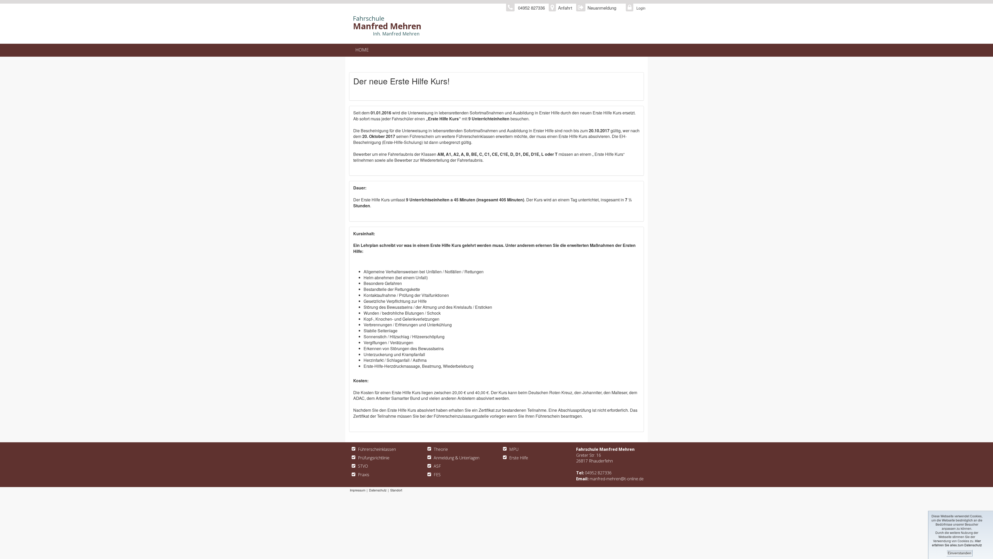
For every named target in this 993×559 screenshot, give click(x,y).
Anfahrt (565, 7)
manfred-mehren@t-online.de (617, 479)
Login (639, 8)
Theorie (441, 449)
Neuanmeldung (602, 7)
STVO (363, 466)
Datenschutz (378, 490)
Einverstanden (959, 553)
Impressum (357, 490)
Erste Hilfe (518, 458)
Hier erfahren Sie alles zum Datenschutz (957, 543)
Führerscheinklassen (377, 449)
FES (437, 474)
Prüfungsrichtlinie (373, 458)
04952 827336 (598, 473)
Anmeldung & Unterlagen (456, 458)
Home (362, 50)
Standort (396, 490)
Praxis (363, 474)
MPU (513, 449)
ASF (437, 466)
